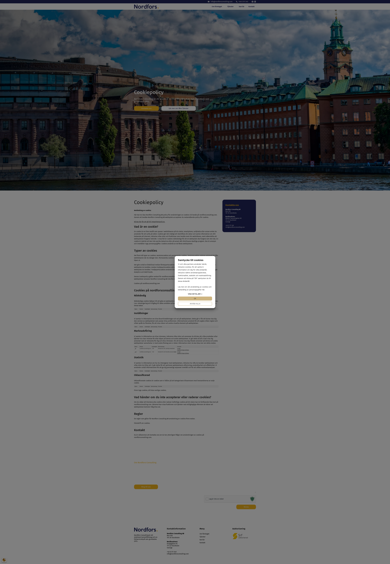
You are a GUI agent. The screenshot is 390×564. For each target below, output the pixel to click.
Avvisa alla (195, 304)
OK (195, 298)
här (203, 290)
